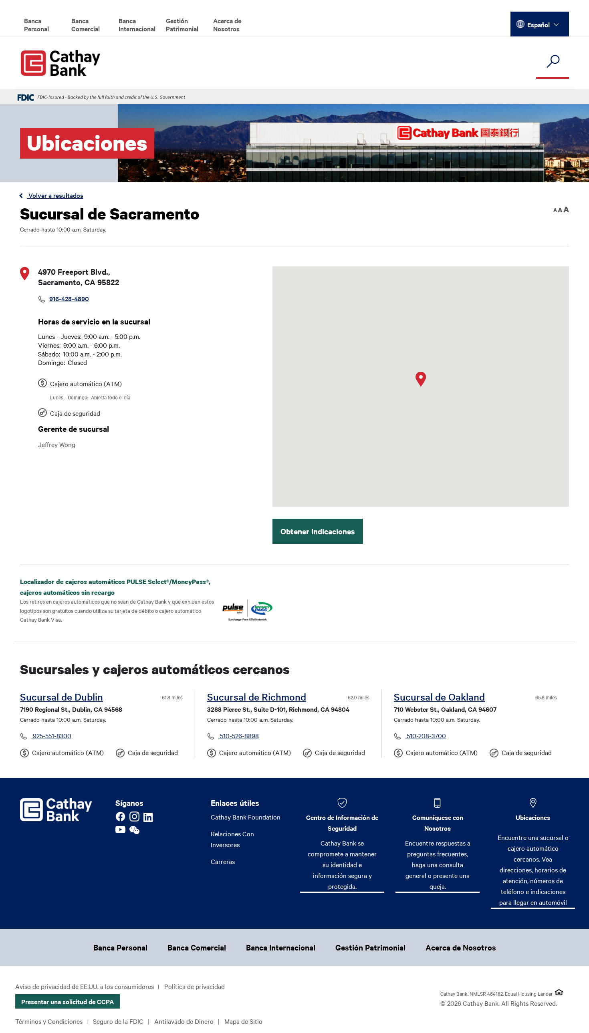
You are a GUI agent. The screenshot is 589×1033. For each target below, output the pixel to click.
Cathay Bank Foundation (245, 816)
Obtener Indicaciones (317, 531)
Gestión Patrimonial (182, 24)
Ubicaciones (533, 817)
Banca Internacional (137, 24)
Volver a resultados (55, 195)
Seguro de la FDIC (118, 1021)
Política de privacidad (194, 986)
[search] (553, 62)
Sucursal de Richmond (256, 697)
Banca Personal (36, 24)
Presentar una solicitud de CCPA (67, 1001)
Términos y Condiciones (49, 1021)
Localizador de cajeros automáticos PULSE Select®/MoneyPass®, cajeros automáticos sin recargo (115, 587)
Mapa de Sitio (243, 1021)
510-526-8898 (238, 735)
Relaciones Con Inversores (232, 839)
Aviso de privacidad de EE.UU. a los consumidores (84, 986)
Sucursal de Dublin (61, 697)
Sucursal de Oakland (439, 697)
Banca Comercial (85, 24)
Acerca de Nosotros (227, 24)
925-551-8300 (51, 735)
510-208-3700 (425, 735)
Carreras (223, 861)
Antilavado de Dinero (184, 1021)
